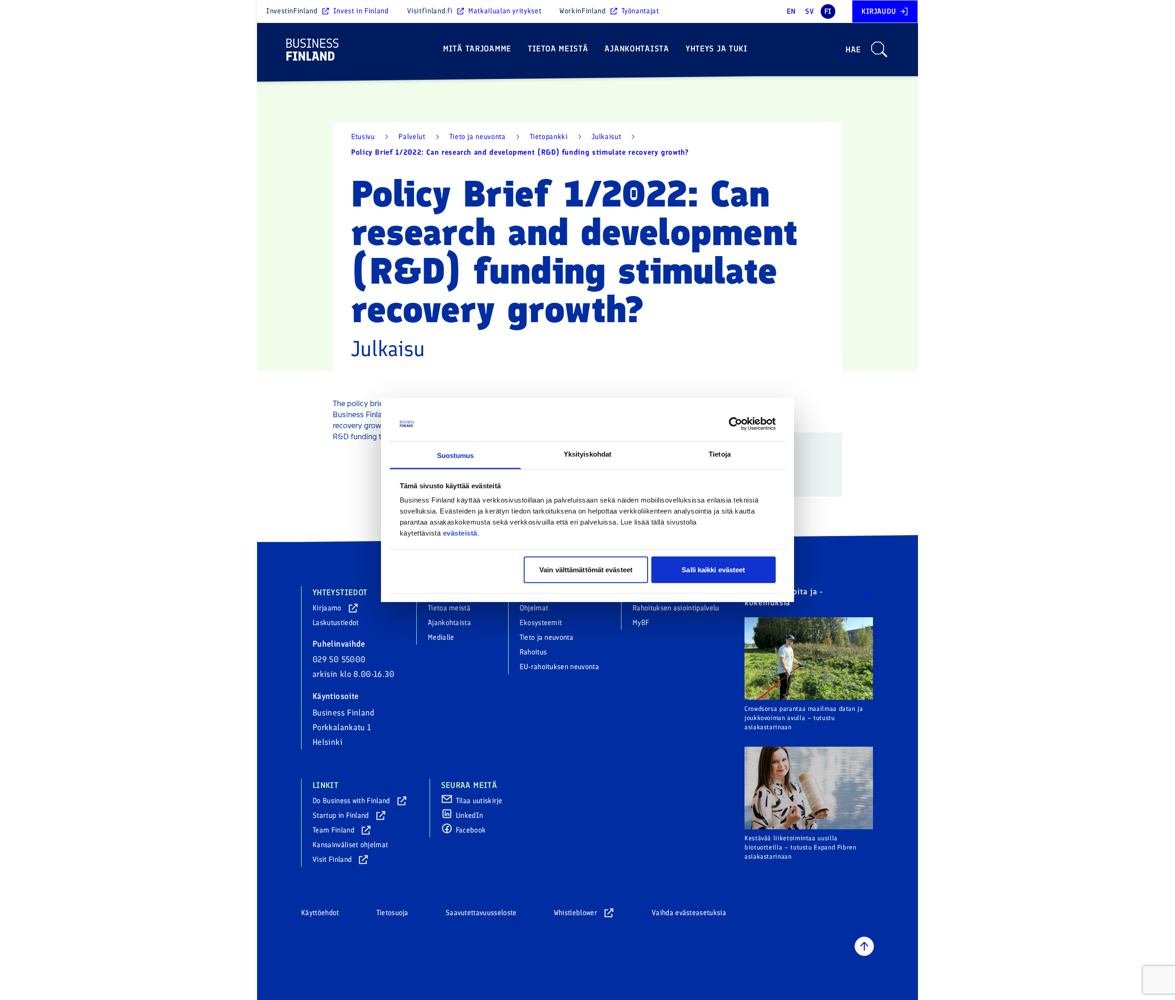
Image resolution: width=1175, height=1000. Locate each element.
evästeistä (460, 533)
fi (828, 11)
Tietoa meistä (558, 49)
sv (809, 11)
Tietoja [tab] (720, 454)
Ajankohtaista (636, 49)
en (791, 11)
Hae (853, 50)
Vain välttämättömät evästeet (585, 569)
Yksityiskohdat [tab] (587, 454)
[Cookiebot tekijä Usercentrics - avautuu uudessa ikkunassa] (735, 424)
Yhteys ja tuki (717, 49)
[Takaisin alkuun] (864, 946)
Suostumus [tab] (455, 455)
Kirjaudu (879, 11)
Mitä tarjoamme (477, 49)
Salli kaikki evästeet (713, 569)
